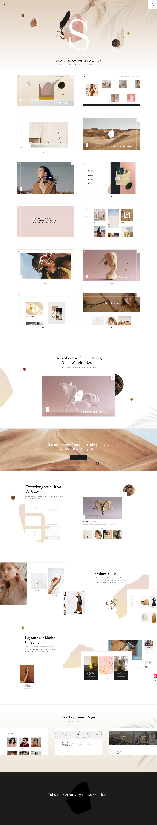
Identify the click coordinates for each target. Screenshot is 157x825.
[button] (78, 758)
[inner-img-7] (24, 741)
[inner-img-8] (79, 741)
